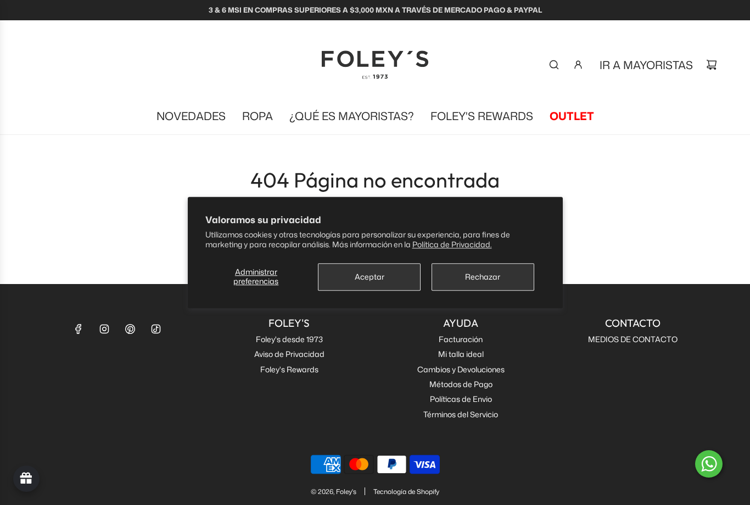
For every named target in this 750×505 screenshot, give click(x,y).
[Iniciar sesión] (578, 65)
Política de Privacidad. (452, 244)
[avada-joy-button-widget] (26, 479)
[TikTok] (156, 329)
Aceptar (369, 276)
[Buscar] (554, 65)
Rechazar (482, 276)
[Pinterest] (130, 329)
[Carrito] (711, 65)
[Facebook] (78, 329)
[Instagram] (104, 329)
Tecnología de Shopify (406, 491)
